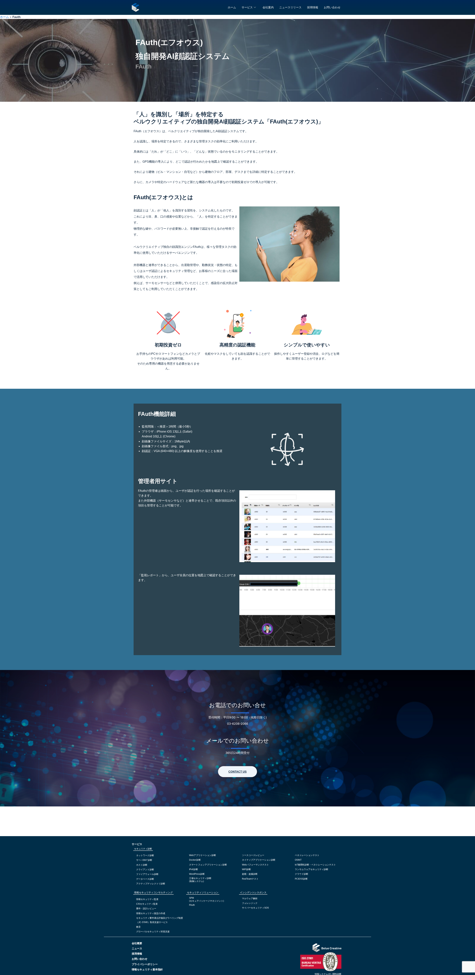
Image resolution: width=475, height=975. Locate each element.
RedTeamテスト (250, 879)
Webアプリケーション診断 (202, 855)
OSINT (298, 860)
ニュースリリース (290, 7)
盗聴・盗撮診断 (250, 874)
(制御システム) (196, 881)
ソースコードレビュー (253, 855)
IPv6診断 (193, 869)
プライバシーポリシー (145, 964)
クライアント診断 (145, 869)
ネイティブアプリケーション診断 (258, 860)
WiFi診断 (246, 869)
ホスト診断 (141, 865)
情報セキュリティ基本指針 (147, 969)
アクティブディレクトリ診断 (150, 883)
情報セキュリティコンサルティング (153, 892)
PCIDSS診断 (301, 879)
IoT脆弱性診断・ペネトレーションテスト (315, 864)
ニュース (137, 948)
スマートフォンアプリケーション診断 (208, 864)
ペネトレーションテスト (307, 855)
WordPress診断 (197, 874)
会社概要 (137, 943)
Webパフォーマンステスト (255, 864)
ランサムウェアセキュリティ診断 (311, 869)
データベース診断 (145, 879)
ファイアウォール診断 (147, 874)
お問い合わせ (332, 7)
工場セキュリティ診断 (200, 878)
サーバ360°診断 (144, 860)
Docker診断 (195, 860)
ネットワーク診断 (145, 855)
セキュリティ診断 (143, 848)
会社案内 (268, 7)
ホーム (232, 7)
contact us (237, 771)
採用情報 (312, 7)
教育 (138, 927)
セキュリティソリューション (202, 892)
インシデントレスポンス (253, 892)
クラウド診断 (301, 874)
